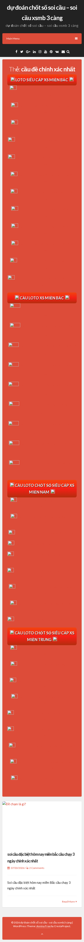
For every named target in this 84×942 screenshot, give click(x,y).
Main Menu (13, 38)
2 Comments (36, 868)
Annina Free (43, 926)
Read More (68, 901)
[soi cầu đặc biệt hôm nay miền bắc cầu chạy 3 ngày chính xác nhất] (42, 823)
